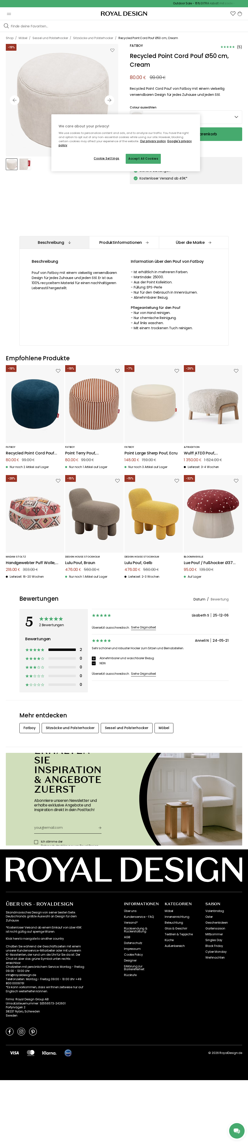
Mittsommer (214, 934)
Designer (130, 960)
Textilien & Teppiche (179, 934)
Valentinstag (214, 911)
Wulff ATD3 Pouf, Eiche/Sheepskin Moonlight (210, 453)
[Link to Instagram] (21, 1031)
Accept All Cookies (143, 159)
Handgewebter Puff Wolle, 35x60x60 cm (30, 563)
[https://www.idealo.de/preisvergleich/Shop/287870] (68, 1053)
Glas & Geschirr (176, 928)
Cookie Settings (106, 158)
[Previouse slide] (14, 100)
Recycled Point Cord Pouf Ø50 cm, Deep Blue (30, 453)
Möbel (169, 911)
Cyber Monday (216, 951)
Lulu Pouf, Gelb (138, 563)
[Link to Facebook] (10, 1031)
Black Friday (214, 946)
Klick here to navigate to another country (35, 939)
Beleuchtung (174, 922)
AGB (127, 937)
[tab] (54, 242)
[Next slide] (109, 100)
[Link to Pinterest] (33, 1031)
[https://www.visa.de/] (14, 1052)
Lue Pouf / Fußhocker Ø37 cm (208, 563)
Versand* (131, 922)
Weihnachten (215, 957)
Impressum (132, 948)
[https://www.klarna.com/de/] (49, 1052)
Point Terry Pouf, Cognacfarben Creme (86, 453)
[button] (233, 13)
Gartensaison (215, 928)
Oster (209, 916)
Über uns (130, 911)
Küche (169, 940)
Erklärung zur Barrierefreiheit (134, 968)
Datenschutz (133, 943)
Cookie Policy (133, 954)
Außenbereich (175, 946)
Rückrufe (130, 975)
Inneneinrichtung (177, 916)
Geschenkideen (216, 922)
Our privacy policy (153, 141)
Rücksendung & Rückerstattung (135, 930)
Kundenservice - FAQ (139, 916)
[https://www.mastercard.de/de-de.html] (31, 1052)
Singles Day (213, 940)
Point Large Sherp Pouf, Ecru (151, 453)
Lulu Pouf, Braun (80, 563)
